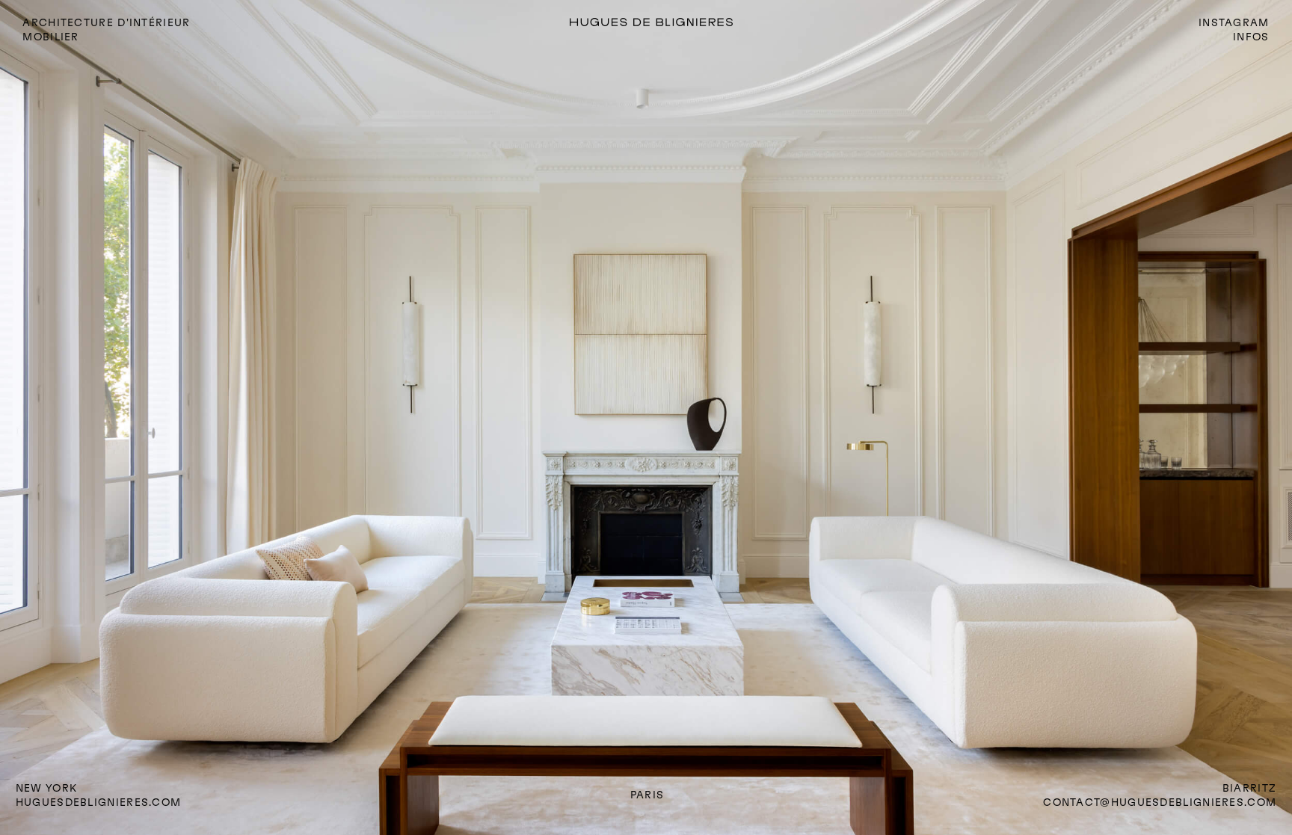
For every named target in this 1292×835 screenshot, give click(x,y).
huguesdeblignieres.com (99, 802)
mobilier (50, 37)
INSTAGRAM (1234, 22)
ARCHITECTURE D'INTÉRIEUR (106, 22)
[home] (694, 23)
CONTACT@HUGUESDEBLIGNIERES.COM (1159, 802)
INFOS (1251, 37)
